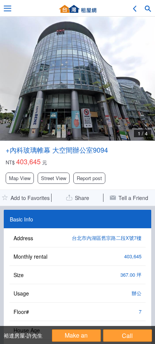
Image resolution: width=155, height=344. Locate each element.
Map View (19, 178)
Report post (89, 178)
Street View (53, 178)
